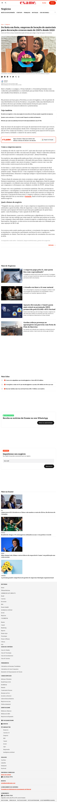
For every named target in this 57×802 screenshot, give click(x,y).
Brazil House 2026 (6, 682)
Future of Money (5, 639)
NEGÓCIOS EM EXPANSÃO (8, 12)
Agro (4, 746)
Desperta (5, 735)
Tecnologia (4, 636)
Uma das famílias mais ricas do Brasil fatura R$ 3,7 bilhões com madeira (25, 388)
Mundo (3, 622)
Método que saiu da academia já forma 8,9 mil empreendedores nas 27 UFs (21, 120)
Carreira (3, 598)
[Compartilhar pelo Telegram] (10, 77)
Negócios (6, 8)
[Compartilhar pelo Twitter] (13, 77)
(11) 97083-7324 (8, 795)
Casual (3, 625)
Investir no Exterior (6, 696)
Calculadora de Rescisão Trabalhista (10, 666)
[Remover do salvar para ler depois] (18, 77)
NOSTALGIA (35, 12)
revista (5, 723)
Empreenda (6, 749)
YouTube (3, 760)
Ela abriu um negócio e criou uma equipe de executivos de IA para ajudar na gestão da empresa (27, 114)
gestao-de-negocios (43, 240)
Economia (3, 601)
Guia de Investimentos (7, 655)
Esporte (3, 630)
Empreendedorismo (30, 240)
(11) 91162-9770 (8, 777)
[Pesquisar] (5, 3)
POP (2, 644)
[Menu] (2, 3)
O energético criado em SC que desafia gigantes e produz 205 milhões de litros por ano (29, 384)
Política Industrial (6, 704)
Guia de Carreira (5, 658)
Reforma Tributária (6, 679)
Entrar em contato (6, 774)
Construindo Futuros (6, 690)
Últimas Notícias (5, 590)
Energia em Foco (5, 693)
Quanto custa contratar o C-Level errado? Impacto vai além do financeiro (21, 117)
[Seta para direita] (53, 12)
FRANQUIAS (27, 12)
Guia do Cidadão (5, 650)
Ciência (3, 641)
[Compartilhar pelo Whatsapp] (2, 77)
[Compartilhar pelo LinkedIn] (7, 77)
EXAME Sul (4, 684)
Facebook (3, 768)
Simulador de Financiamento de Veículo (11, 672)
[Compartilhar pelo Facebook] (5, 77)
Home (2, 24)
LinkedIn (3, 763)
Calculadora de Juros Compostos (9, 669)
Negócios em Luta (5, 701)
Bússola (3, 687)
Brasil (2, 596)
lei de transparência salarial (47, 800)
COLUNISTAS (4, 618)
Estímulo (6, 80)
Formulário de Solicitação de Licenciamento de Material (16, 789)
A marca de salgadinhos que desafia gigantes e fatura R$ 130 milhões (24, 380)
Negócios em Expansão (7, 716)
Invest (2, 612)
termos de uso (12, 800)
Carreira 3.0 (6, 732)
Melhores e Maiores (6, 711)
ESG (2, 604)
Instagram (4, 765)
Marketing (3, 627)
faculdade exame (8, 720)
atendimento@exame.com (8, 783)
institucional (4, 800)
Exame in (5, 730)
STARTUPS (19, 12)
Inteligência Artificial (6, 610)
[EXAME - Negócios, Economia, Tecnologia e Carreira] (28, 3)
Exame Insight (5, 607)
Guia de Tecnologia (6, 653)
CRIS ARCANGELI (44, 12)
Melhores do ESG (5, 713)
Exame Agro (4, 633)
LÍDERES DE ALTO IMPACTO (8, 593)
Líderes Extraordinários (7, 698)
